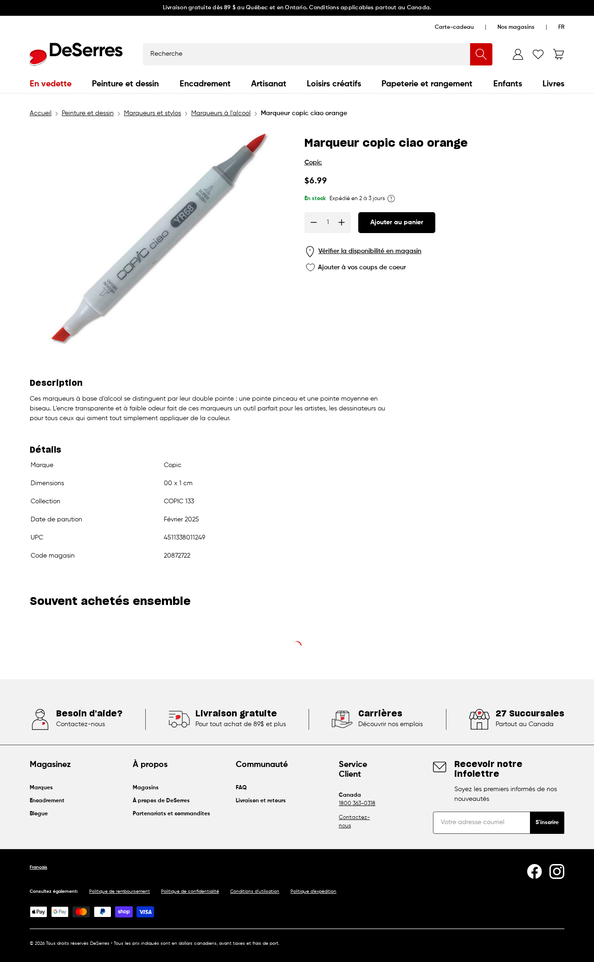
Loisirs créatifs (334, 84)
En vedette (50, 84)
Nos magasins (516, 27)
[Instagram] (556, 871)
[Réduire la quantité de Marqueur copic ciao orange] (313, 222)
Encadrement (205, 84)
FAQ (241, 788)
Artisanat (268, 84)
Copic (313, 162)
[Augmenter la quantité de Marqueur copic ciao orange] (341, 222)
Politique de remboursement (119, 891)
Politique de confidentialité (190, 891)
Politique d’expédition (313, 891)
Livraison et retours (261, 801)
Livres (553, 84)
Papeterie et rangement (426, 84)
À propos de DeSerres (161, 801)
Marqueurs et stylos (152, 113)
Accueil (41, 113)
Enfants (507, 84)
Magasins (146, 788)
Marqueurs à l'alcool (221, 113)
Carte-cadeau (454, 27)
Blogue (39, 814)
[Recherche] (481, 54)
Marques (41, 788)
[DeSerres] (76, 54)
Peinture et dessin (125, 84)
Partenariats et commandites (171, 814)
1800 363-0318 (357, 803)
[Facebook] (534, 871)
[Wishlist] (538, 54)
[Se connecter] (517, 54)
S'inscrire (547, 823)
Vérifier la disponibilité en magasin (369, 251)
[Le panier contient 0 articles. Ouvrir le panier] (558, 54)
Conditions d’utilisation (254, 891)
